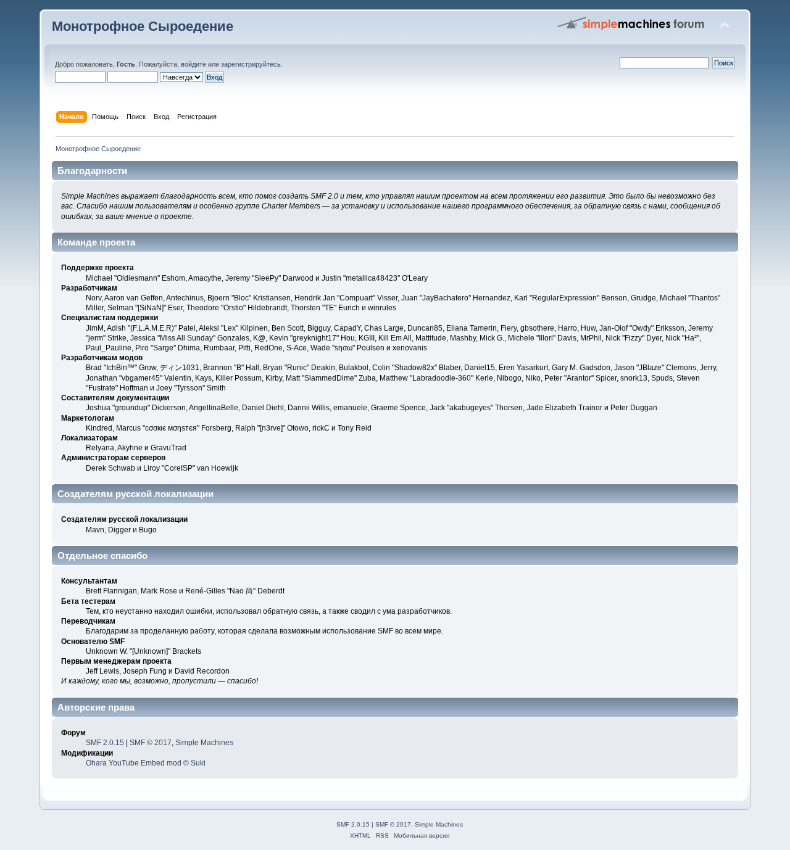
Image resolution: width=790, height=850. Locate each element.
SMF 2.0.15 (105, 742)
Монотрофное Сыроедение (142, 26)
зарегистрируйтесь (251, 64)
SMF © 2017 (151, 742)
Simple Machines (204, 742)
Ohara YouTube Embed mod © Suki (146, 763)
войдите (193, 64)
